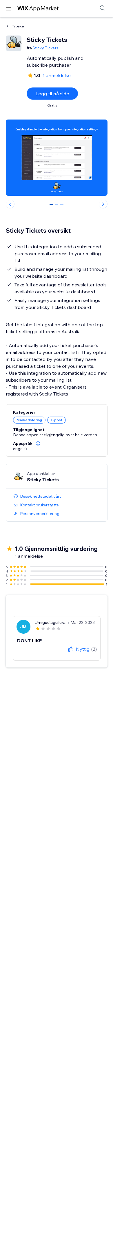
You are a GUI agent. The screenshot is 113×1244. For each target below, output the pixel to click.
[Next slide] (103, 204)
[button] (38, 443)
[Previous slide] (10, 204)
